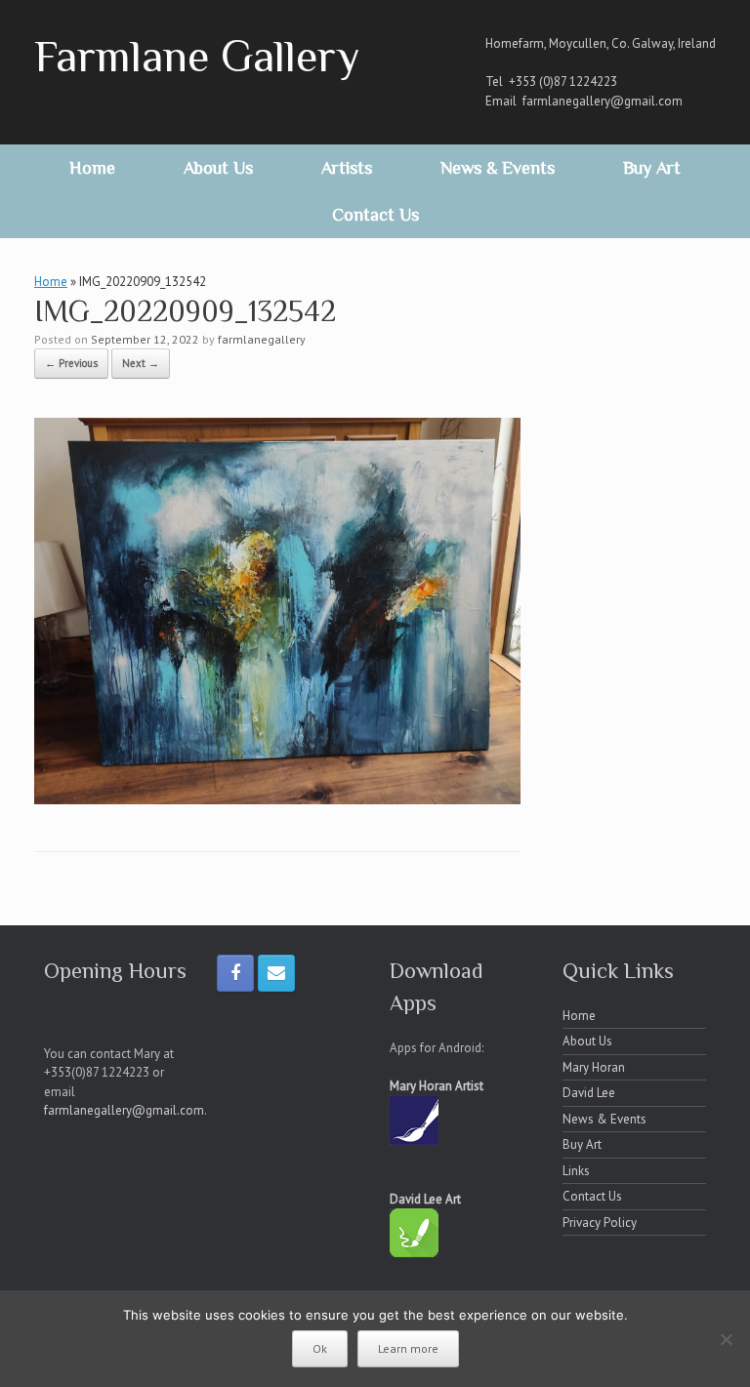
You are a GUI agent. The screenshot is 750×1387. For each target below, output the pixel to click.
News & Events (497, 168)
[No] (725, 1339)
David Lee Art (425, 1199)
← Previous (71, 363)
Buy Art (652, 168)
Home (92, 168)
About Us (218, 168)
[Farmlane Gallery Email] (276, 973)
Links (576, 1171)
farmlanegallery (262, 339)
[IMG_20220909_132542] (277, 798)
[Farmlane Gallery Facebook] (235, 973)
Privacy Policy (599, 1222)
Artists (346, 168)
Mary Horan (593, 1067)
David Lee (588, 1092)
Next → (140, 363)
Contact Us (375, 214)
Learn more (408, 1348)
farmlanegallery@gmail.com (602, 101)
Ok (319, 1348)
